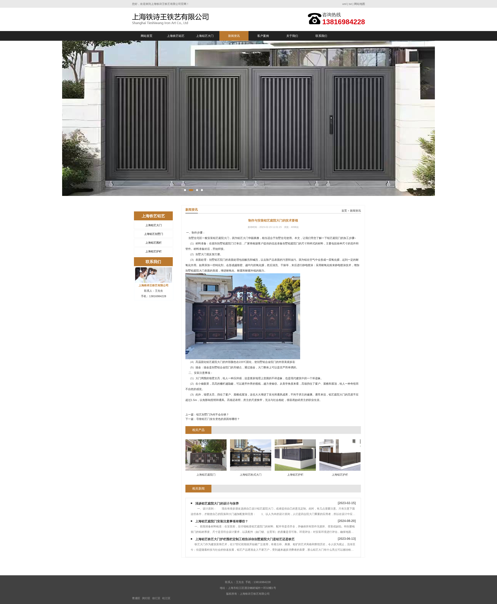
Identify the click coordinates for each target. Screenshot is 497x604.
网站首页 (146, 35)
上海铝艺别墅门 (153, 233)
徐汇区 (156, 598)
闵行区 (146, 598)
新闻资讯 (234, 35)
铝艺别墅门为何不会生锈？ (212, 414)
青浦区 (136, 598)
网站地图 (359, 3)
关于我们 (292, 35)
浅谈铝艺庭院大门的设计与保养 (217, 503)
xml (344, 3)
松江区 (166, 598)
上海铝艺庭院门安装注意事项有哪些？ (221, 521)
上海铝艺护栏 (153, 251)
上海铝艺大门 (205, 35)
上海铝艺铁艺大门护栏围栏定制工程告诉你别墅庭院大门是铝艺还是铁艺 (245, 539)
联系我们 (321, 35)
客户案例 (263, 35)
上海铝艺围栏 (153, 242)
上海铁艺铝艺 (175, 35)
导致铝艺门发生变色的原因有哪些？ (218, 419)
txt (350, 3)
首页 (344, 210)
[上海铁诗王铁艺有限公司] (171, 19)
